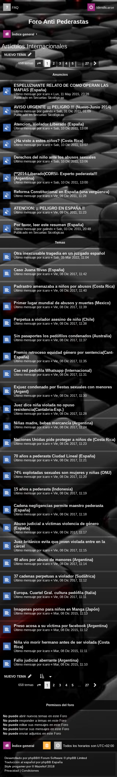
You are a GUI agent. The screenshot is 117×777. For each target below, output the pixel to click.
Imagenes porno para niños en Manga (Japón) (56, 609)
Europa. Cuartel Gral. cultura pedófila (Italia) (55, 592)
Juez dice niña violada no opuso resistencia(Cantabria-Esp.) (44, 407)
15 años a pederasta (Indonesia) (43, 489)
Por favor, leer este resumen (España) (48, 225)
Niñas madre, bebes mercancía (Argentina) (53, 423)
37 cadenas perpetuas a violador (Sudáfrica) (54, 576)
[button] (39, 63)
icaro (46, 94)
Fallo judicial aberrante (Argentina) (46, 660)
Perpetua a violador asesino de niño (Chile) (54, 319)
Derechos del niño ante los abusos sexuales (55, 157)
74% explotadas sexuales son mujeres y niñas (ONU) (62, 472)
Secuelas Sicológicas (48, 97)
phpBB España (52, 762)
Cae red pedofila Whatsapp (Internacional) (53, 370)
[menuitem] (11, 7)
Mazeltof (40, 766)
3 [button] (60, 63)
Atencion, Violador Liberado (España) (49, 124)
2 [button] (54, 63)
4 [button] (66, 63)
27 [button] (87, 63)
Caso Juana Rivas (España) (39, 270)
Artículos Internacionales (34, 46)
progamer (19, 766)
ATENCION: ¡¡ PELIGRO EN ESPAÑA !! (49, 208)
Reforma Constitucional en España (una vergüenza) (61, 192)
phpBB (33, 758)
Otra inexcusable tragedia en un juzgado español (59, 253)
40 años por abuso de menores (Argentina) (53, 559)
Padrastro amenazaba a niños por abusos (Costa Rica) (64, 286)
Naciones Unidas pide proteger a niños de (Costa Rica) (64, 439)
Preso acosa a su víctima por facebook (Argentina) (60, 626)
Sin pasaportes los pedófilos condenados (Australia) (62, 336)
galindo (48, 111)
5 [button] (73, 63)
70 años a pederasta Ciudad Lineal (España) (54, 456)
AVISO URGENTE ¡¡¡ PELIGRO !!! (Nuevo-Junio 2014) (62, 107)
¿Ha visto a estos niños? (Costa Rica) (48, 140)
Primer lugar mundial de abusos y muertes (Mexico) (62, 303)
